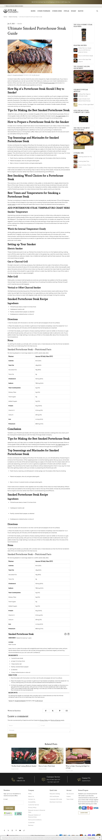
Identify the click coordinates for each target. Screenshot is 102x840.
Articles (19, 24)
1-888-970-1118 (20, 780)
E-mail (5, 799)
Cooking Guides (57, 11)
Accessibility (32, 802)
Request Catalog (55, 793)
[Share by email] (66, 710)
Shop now (79, 147)
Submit (12, 735)
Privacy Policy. (91, 837)
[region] (51, 838)
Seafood (80, 11)
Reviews (30, 825)
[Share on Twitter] (52, 710)
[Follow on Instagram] (12, 830)
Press (29, 793)
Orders (69, 796)
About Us (31, 796)
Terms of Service (56, 720)
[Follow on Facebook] (4, 830)
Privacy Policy (44, 720)
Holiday (73, 11)
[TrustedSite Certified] (8, 814)
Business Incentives (56, 802)
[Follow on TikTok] (24, 830)
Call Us (20, 778)
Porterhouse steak (49, 83)
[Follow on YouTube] (20, 830)
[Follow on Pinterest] (16, 830)
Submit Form (86, 780)
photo (9, 75)
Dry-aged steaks (61, 116)
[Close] (99, 837)
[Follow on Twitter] (8, 830)
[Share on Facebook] (45, 710)
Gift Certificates (54, 796)
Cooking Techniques (43, 11)
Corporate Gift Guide (56, 799)
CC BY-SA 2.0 (35, 75)
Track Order (70, 799)
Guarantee (31, 822)
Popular (66, 11)
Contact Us (86, 778)
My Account (70, 793)
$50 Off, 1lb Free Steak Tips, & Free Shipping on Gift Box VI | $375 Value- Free (51, 2)
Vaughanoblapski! (18, 75)
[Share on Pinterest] (59, 710)
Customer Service (33, 804)
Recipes (33, 11)
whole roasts (11, 204)
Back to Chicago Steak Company (14, 6)
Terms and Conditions (34, 820)
